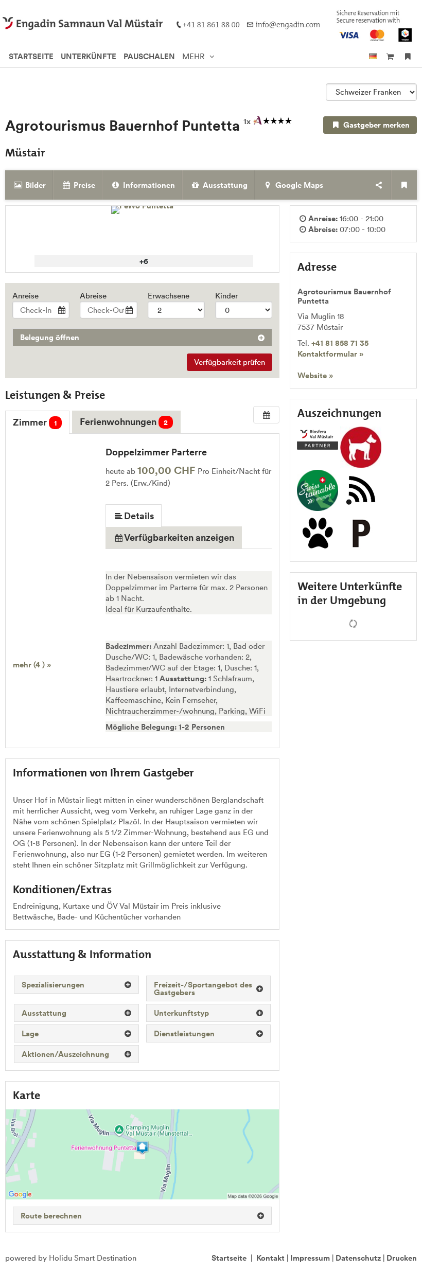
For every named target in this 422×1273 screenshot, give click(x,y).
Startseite (229, 1258)
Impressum (310, 1258)
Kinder (226, 295)
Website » (315, 375)
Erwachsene (168, 295)
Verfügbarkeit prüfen (229, 362)
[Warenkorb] (390, 56)
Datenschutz (358, 1258)
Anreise (25, 295)
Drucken (401, 1258)
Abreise (93, 295)
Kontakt (270, 1258)
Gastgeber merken (375, 125)
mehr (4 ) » (32, 664)
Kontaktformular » (330, 354)
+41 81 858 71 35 (339, 343)
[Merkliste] (408, 56)
